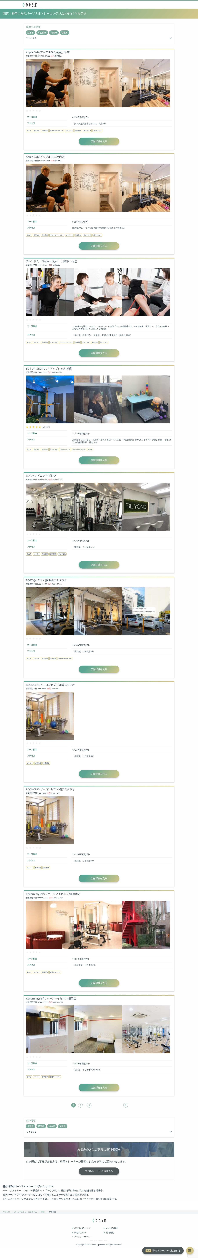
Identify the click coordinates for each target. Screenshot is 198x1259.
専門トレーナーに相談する (163, 1250)
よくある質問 (112, 1228)
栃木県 (63, 1126)
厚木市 (30, 32)
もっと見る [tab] (31, 38)
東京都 (52, 1126)
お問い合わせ (80, 1232)
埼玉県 (41, 1126)
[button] (190, 1250)
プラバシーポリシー (83, 1237)
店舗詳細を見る (99, 141)
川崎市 (54, 32)
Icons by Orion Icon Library (99, 1240)
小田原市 (42, 32)
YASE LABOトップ (82, 1228)
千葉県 (30, 1126)
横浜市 (65, 32)
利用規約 (110, 1232)
